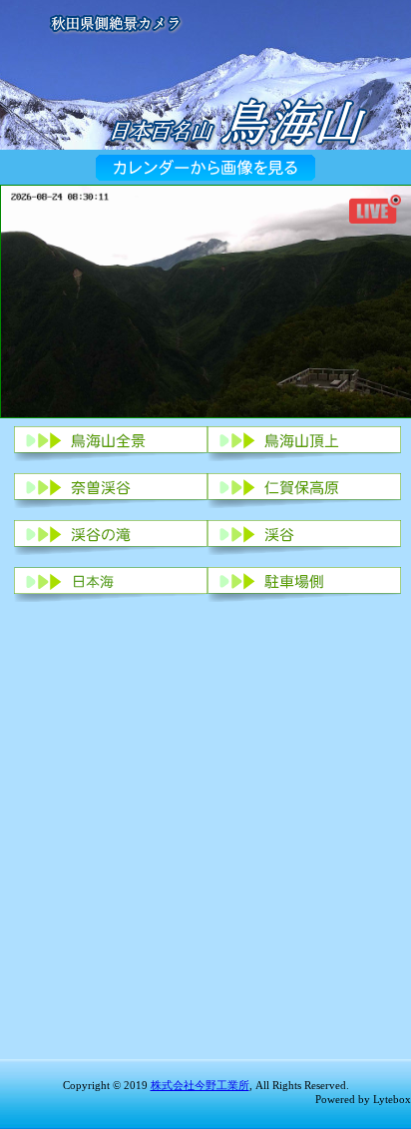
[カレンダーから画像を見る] (205, 175)
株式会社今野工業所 (200, 1085)
